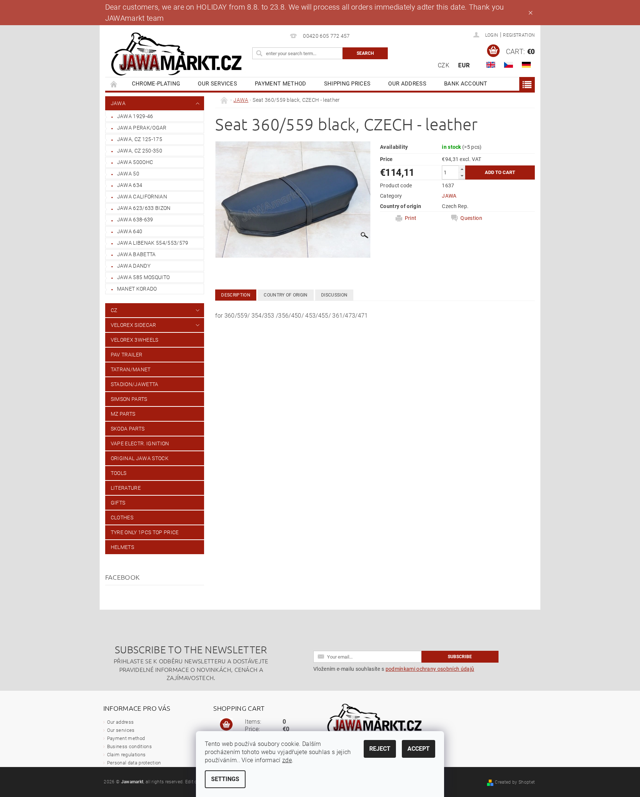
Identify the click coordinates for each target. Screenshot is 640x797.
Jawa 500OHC (135, 162)
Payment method (280, 83)
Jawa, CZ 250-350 (139, 151)
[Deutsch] (526, 64)
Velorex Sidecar (133, 325)
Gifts (118, 503)
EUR (464, 65)
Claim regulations (126, 754)
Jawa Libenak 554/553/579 (153, 243)
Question (471, 218)
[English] (490, 64)
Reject (379, 748)
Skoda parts (128, 429)
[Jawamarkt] (177, 54)
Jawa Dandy (133, 266)
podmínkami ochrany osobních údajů (430, 669)
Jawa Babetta (136, 254)
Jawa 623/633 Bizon (144, 208)
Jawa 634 (130, 185)
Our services (217, 83)
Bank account (465, 83)
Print (411, 218)
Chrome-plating (156, 83)
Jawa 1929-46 (135, 116)
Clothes (122, 517)
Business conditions (129, 746)
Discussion (334, 295)
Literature (126, 488)
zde (287, 760)
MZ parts (123, 414)
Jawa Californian (142, 197)
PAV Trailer (127, 355)
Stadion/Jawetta (135, 384)
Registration (519, 35)
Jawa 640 (130, 231)
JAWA (118, 103)
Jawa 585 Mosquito (143, 277)
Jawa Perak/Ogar (142, 128)
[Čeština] (508, 64)
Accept (418, 748)
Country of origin (285, 295)
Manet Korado (137, 289)
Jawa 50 (128, 174)
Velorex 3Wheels (135, 340)
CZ (114, 310)
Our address (407, 83)
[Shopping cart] (226, 724)
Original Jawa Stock (140, 458)
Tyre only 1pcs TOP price (145, 532)
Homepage (114, 83)
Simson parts (129, 399)
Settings (225, 779)
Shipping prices (347, 83)
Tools (119, 473)
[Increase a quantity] (462, 169)
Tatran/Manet (131, 369)
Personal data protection (134, 763)
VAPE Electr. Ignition (140, 443)
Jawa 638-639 (135, 219)
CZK (443, 65)
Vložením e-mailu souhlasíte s (393, 669)
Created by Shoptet (515, 782)
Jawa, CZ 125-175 (139, 139)
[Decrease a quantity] (462, 175)
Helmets (122, 547)
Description (235, 295)
